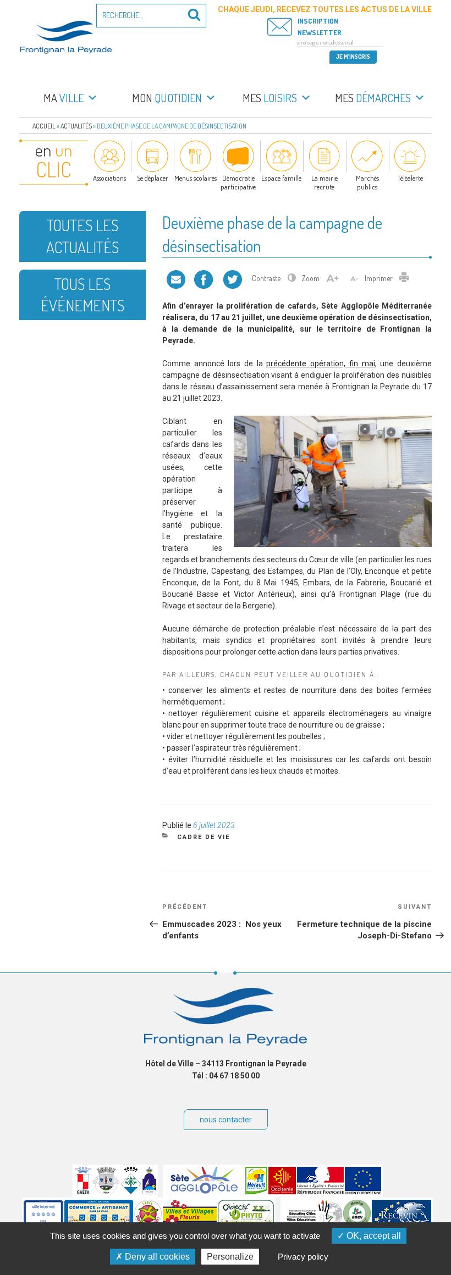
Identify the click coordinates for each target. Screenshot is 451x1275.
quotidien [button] (167, 98)
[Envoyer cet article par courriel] (176, 278)
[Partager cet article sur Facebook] (203, 278)
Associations (109, 178)
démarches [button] (373, 98)
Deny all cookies (156, 1256)
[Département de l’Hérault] (256, 1191)
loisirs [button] (270, 98)
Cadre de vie (203, 837)
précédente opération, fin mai (320, 363)
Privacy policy (303, 1256)
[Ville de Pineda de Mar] (130, 1191)
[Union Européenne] (363, 1191)
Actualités (76, 126)
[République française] (320, 1191)
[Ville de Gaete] (83, 1191)
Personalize (230, 1256)
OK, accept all (372, 1235)
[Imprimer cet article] (404, 278)
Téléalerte (410, 178)
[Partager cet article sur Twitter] (232, 278)
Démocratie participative (238, 182)
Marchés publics (367, 182)
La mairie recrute (324, 182)
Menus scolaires (195, 178)
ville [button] (63, 98)
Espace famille (281, 178)
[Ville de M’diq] (149, 1191)
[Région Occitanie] (282, 1191)
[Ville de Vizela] (106, 1191)
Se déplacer (152, 178)
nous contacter (226, 1119)
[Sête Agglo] (204, 1191)
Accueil (44, 126)
